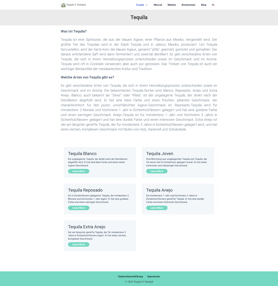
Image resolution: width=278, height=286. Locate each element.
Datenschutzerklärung (130, 276)
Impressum (153, 276)
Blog (203, 4)
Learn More (78, 171)
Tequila (140, 4)
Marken (172, 4)
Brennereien (188, 4)
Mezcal (158, 4)
